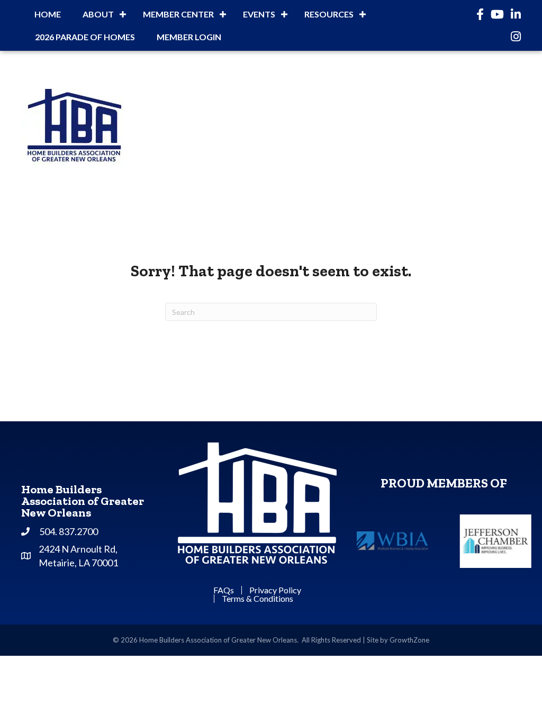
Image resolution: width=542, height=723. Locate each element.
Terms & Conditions (257, 598)
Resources (329, 14)
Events (259, 14)
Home (47, 14)
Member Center (178, 14)
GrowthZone (409, 640)
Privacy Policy (275, 590)
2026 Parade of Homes (85, 37)
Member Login (189, 37)
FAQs (223, 590)
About (98, 14)
